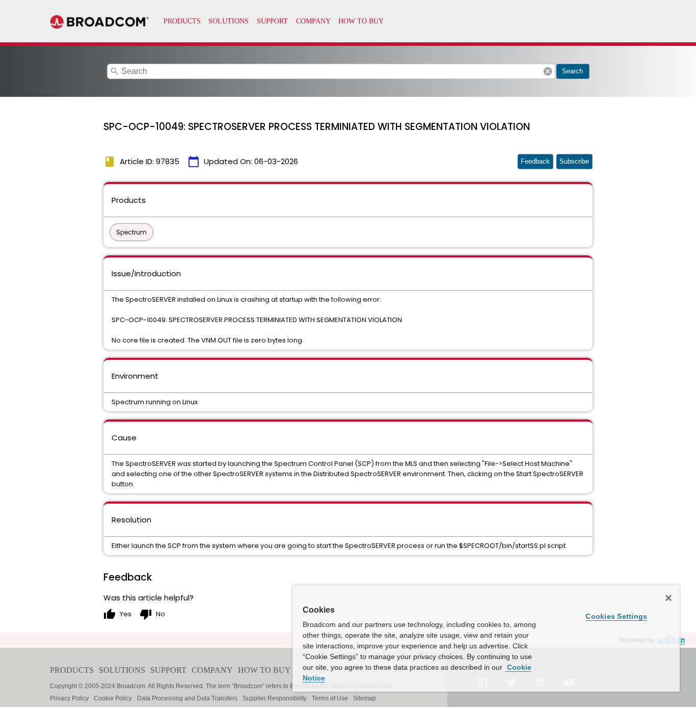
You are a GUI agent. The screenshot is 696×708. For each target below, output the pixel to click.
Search (572, 71)
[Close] (668, 598)
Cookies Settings (616, 616)
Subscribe (574, 161)
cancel (548, 71)
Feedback (535, 161)
